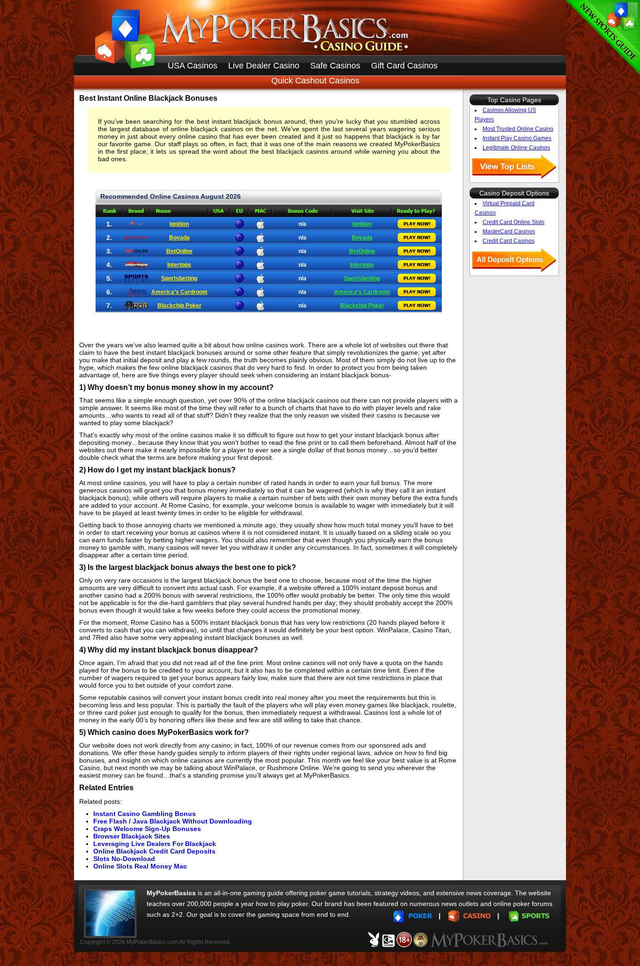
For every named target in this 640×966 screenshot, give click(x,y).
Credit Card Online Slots (513, 222)
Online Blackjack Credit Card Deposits (154, 851)
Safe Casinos (335, 65)
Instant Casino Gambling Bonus (144, 813)
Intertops (179, 265)
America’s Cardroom (179, 292)
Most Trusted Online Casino (518, 129)
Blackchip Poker (179, 305)
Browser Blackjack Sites (131, 836)
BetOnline (179, 251)
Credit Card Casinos (509, 241)
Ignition (179, 224)
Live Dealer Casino (263, 65)
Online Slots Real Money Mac (140, 866)
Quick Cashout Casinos (315, 80)
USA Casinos (192, 65)
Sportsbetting (179, 278)
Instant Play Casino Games (517, 138)
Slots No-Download (124, 858)
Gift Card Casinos (404, 65)
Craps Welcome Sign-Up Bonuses (147, 828)
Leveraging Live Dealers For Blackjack (154, 843)
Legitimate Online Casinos (516, 147)
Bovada (179, 237)
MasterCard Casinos (509, 231)
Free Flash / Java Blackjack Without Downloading (172, 821)
